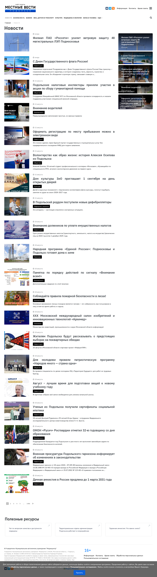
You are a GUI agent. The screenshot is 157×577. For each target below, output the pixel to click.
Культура (58, 18)
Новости (8, 18)
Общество (37, 93)
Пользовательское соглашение (96, 558)
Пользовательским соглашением (83, 567)
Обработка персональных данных (129, 555)
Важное (29, 18)
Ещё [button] (99, 18)
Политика (37, 257)
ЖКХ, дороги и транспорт (43, 18)
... (23, 503)
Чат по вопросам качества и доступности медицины (25, 529)
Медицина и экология (73, 18)
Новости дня (38, 66)
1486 (28, 503)
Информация (122, 8)
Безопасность (19, 18)
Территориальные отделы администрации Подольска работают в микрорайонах (75, 529)
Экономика (37, 323)
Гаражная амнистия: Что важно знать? (124, 528)
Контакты (132, 8)
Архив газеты (143, 8)
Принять (79, 573)
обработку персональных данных (24, 567)
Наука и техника (89, 18)
